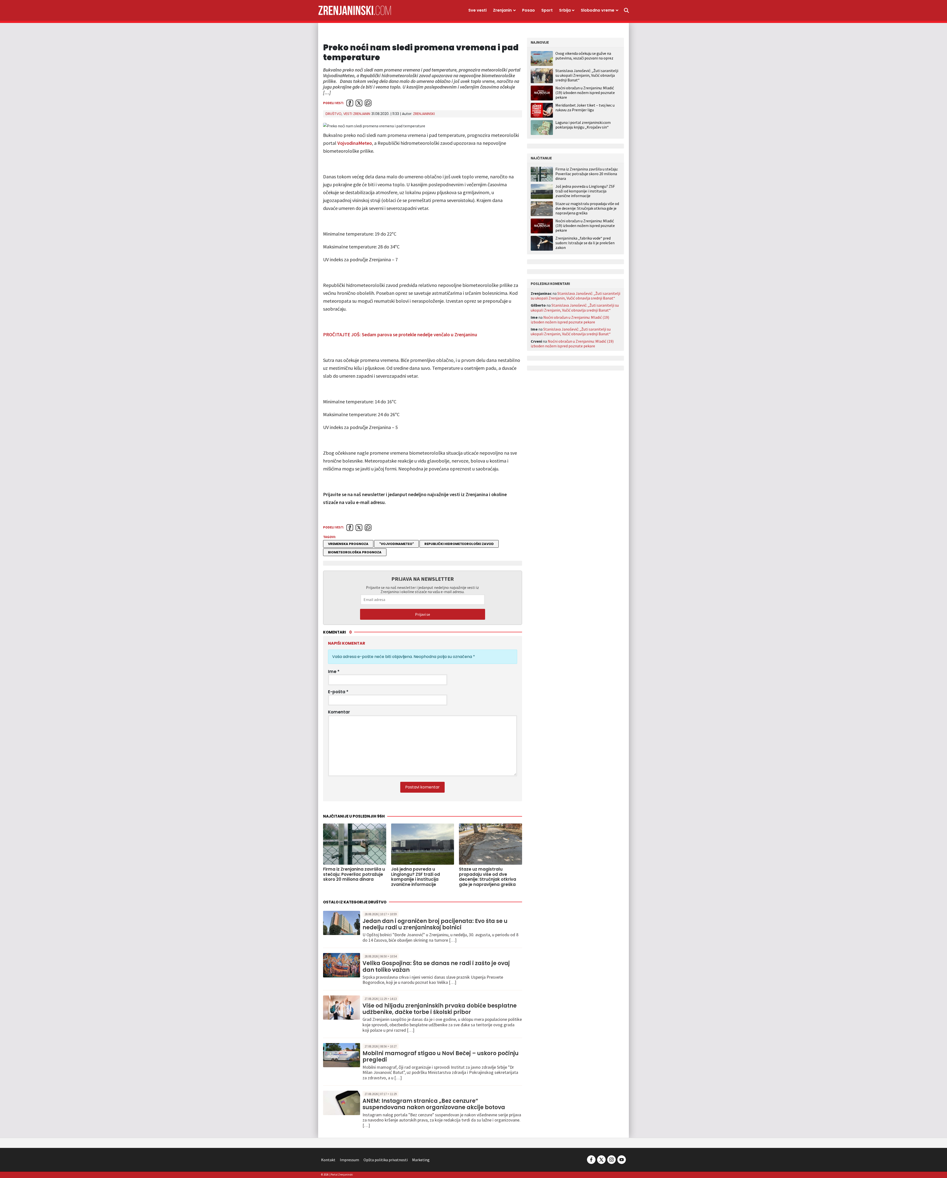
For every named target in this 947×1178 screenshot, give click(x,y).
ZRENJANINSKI (424, 113)
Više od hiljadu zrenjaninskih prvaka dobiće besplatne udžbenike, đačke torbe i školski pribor (440, 1009)
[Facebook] (591, 1159)
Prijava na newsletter (422, 578)
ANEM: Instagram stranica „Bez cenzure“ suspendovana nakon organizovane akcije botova (434, 1104)
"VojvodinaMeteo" (396, 544)
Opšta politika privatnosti (386, 1159)
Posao (528, 10)
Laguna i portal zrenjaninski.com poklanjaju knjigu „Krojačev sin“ (583, 125)
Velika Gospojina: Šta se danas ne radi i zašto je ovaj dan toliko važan (436, 966)
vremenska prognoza (348, 544)
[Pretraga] (626, 10)
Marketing (421, 1159)
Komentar (339, 712)
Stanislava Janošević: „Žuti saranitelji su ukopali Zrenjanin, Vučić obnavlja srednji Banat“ (586, 75)
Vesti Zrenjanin (356, 113)
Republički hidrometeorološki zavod (459, 544)
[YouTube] (621, 1159)
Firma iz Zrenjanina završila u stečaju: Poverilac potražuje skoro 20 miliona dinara (586, 174)
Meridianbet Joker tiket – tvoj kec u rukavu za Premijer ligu (585, 107)
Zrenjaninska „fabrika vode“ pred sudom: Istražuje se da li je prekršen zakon (585, 243)
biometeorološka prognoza (355, 552)
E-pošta (338, 691)
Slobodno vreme (597, 10)
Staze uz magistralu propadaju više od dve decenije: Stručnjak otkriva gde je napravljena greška (587, 208)
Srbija (565, 10)
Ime (334, 671)
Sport (547, 10)
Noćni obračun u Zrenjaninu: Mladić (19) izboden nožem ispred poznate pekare (585, 92)
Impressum (349, 1159)
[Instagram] (611, 1159)
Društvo (334, 113)
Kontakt (328, 1159)
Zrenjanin (502, 10)
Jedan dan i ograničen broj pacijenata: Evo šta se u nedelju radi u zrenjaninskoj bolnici (435, 924)
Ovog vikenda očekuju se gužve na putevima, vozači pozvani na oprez (584, 55)
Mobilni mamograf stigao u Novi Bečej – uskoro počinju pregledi (441, 1056)
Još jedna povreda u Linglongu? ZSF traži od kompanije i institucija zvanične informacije (585, 191)
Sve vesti (477, 10)
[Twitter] (601, 1159)
